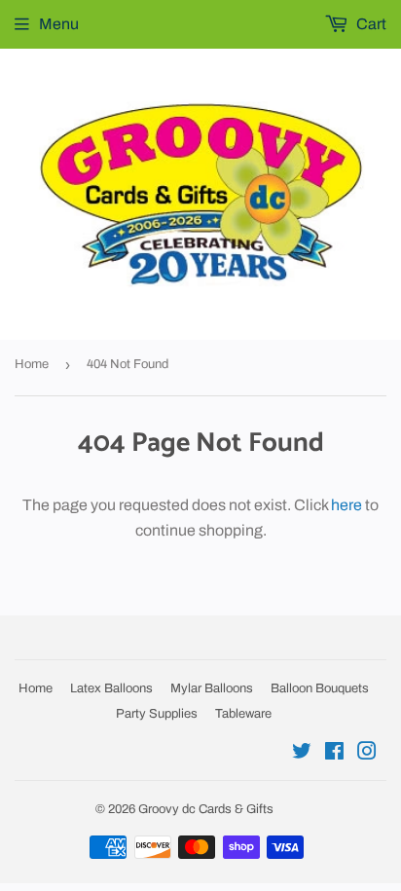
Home (32, 364)
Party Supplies (157, 714)
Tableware (243, 714)
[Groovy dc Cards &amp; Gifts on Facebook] (334, 753)
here (346, 505)
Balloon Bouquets (320, 688)
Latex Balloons (111, 688)
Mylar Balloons (211, 688)
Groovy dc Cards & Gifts (205, 809)
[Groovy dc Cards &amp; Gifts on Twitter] (301, 753)
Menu (59, 24)
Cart (369, 24)
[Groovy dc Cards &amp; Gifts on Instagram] (367, 753)
